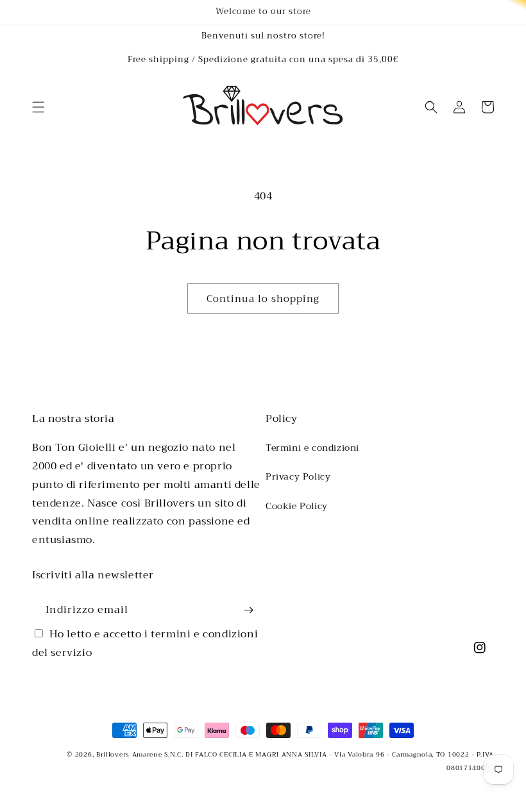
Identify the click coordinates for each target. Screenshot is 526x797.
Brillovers (113, 754)
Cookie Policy (297, 506)
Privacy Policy (298, 476)
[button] (38, 107)
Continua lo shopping (263, 298)
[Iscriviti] (248, 610)
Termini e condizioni (312, 447)
